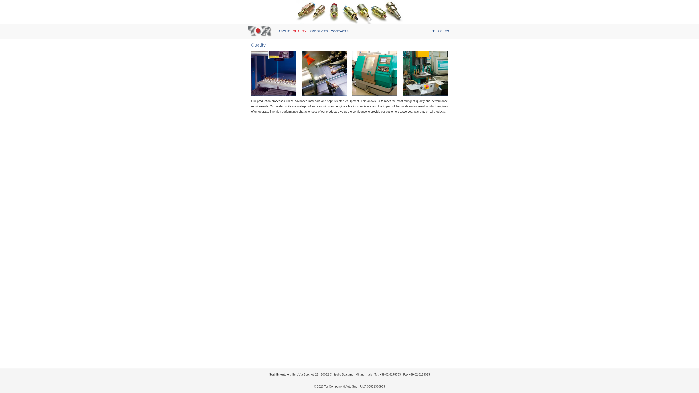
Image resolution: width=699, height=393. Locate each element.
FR (439, 31)
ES (447, 31)
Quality (300, 31)
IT (433, 31)
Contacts (340, 31)
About (284, 31)
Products (318, 31)
